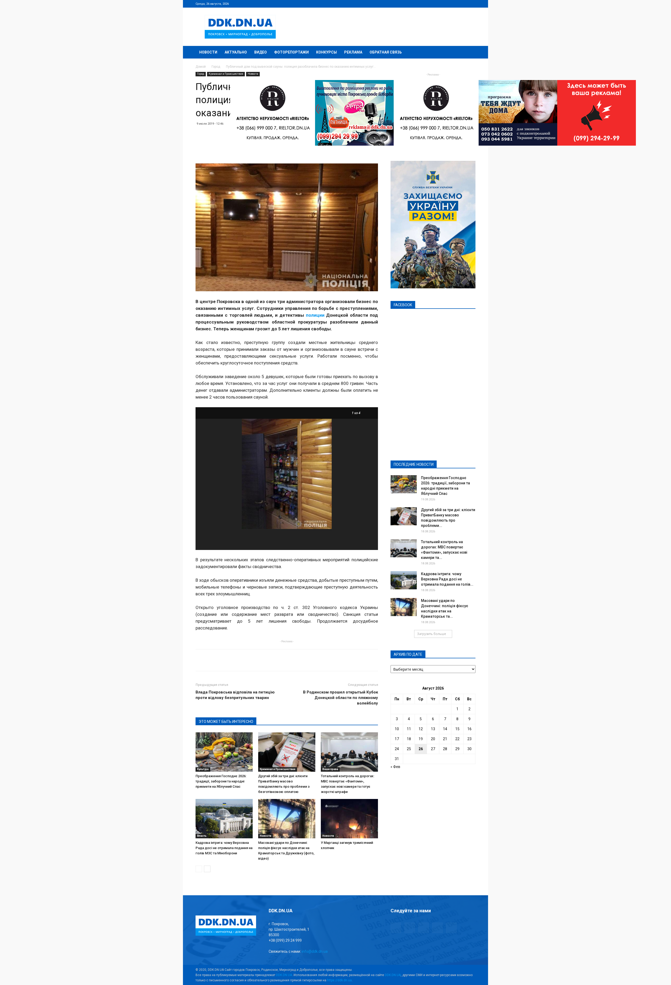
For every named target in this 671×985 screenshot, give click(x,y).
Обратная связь (386, 52)
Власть (202, 835)
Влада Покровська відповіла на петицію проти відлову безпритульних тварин (235, 695)
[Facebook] (437, 3)
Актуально (236, 52)
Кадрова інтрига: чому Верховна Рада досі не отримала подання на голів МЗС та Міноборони (224, 848)
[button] (469, 52)
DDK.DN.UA (284, 975)
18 (409, 739)
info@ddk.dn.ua (315, 951)
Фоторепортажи (291, 52)
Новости (208, 52)
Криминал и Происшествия (226, 73)
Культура (203, 769)
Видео (260, 52)
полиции (315, 315)
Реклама (353, 52)
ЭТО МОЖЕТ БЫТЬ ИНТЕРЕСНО (226, 721)
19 (421, 739)
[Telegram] (446, 3)
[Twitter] (454, 3)
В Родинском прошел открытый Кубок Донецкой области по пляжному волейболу (340, 698)
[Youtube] (471, 3)
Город (216, 66)
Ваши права (330, 769)
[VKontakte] (463, 3)
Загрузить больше (431, 634)
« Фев (395, 767)
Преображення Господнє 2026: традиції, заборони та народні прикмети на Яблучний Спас (221, 781)
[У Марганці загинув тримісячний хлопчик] (349, 818)
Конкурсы (326, 52)
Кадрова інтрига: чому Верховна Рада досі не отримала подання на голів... (447, 579)
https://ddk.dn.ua (339, 980)
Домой (201, 66)
